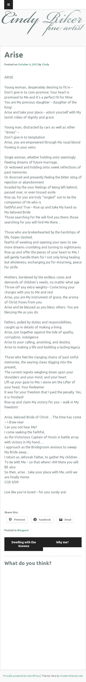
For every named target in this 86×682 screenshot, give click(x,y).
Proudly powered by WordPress (21, 676)
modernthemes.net (71, 676)
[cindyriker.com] (43, 32)
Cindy (45, 64)
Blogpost (23, 530)
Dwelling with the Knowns (23, 544)
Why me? (62, 542)
